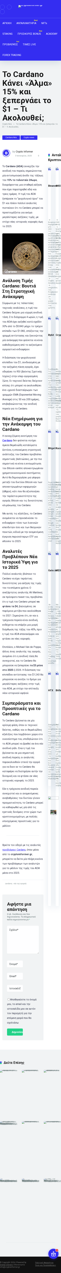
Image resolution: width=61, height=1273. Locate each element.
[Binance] (49, 169)
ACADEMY (51, 33)
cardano (8, 883)
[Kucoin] (57, 432)
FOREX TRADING (12, 55)
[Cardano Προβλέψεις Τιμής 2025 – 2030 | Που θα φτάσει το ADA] (9, 1069)
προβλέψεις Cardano (14, 849)
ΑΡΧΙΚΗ (7, 23)
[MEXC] (57, 554)
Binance (53, 185)
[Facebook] (2, 7)
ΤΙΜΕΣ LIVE (29, 44)
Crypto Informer (24, 151)
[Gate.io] (49, 554)
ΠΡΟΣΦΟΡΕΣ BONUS (29, 33)
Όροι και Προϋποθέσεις (45, 1265)
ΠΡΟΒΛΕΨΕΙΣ (10, 44)
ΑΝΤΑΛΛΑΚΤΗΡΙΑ (26, 23)
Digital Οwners (6, 1265)
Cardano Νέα (11, 137)
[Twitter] (9, 7)
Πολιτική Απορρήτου (44, 1263)
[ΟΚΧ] (57, 169)
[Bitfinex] (57, 674)
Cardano (7, 440)
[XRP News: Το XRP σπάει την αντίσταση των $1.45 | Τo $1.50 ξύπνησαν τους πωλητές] (31, 1121)
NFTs (44, 23)
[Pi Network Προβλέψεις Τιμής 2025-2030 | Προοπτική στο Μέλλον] (31, 1069)
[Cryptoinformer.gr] (30, 6)
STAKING (8, 33)
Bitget (51, 448)
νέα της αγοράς (19, 883)
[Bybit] (49, 318)
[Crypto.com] (57, 318)
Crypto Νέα (7, 124)
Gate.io (52, 570)
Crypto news (29, 137)
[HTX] (49, 674)
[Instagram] (2, 11)
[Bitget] (49, 432)
